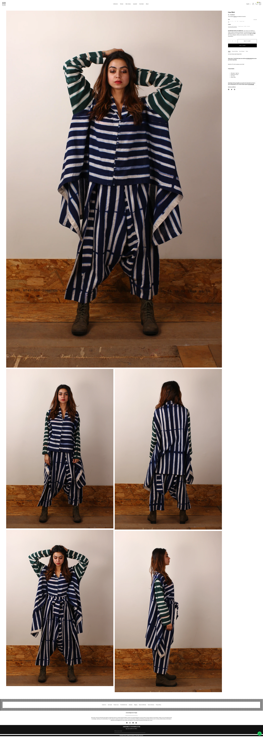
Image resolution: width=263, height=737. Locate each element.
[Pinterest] (136, 723)
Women (121, 3)
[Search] (256, 3)
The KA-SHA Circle (123, 704)
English (247, 3)
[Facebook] (127, 723)
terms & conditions (232, 86)
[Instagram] (130, 723)
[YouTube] (133, 723)
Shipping (235, 16)
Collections (115, 3)
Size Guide (141, 3)
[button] (260, 734)
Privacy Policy (158, 704)
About (147, 3)
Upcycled (135, 3)
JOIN (148, 730)
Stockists (130, 704)
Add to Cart (247, 41)
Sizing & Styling (235, 51)
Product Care (116, 704)
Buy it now (242, 45)
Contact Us (104, 704)
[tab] (230, 51)
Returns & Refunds (142, 704)
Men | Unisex (128, 3)
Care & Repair (241, 51)
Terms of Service (151, 704)
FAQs (247, 51)
